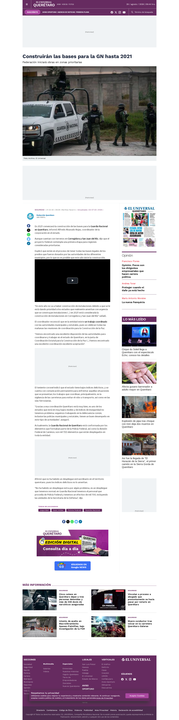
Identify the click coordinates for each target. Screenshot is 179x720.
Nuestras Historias (71, 671)
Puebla (85, 670)
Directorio (40, 710)
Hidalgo (85, 673)
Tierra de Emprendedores (70, 678)
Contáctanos (52, 710)
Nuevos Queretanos (71, 686)
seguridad (44, 510)
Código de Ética (65, 710)
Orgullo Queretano (71, 674)
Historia (113, 710)
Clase (104, 670)
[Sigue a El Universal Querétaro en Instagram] (120, 13)
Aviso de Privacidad (104, 698)
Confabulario (107, 679)
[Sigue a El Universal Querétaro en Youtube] (124, 13)
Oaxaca (85, 667)
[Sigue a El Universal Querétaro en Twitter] (116, 13)
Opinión (127, 255)
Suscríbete (32, 12)
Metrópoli (28, 679)
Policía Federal (74, 510)
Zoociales (67, 683)
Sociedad (28, 664)
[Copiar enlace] (28, 243)
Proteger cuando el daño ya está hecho (133, 289)
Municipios (28, 682)
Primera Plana (82, 12)
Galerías (46, 669)
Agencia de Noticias (66, 12)
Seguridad (39, 210)
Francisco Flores (130, 261)
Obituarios (106, 685)
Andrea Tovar (129, 283)
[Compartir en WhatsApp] (28, 234)
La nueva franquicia (133, 302)
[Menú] (27, 4)
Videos (65, 4)
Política (27, 673)
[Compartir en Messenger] (28, 239)
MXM (59, 4)
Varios (84, 702)
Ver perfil (41, 217)
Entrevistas (67, 669)
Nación (27, 670)
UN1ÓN (105, 676)
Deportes (28, 685)
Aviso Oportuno (49, 12)
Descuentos (107, 688)
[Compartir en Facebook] (28, 225)
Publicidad (88, 710)
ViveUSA (105, 673)
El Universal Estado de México (90, 677)
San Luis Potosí (88, 664)
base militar (58, 510)
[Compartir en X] (28, 230)
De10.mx (105, 667)
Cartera (27, 676)
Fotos (71, 4)
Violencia (78, 710)
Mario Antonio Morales (134, 298)
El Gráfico (106, 664)
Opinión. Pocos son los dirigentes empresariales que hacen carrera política (133, 271)
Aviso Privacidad (101, 710)
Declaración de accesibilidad (131, 710)
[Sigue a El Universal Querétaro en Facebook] (113, 13)
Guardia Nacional (92, 510)
